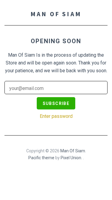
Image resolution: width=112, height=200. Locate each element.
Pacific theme (41, 157)
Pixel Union (71, 157)
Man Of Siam (56, 14)
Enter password (56, 116)
